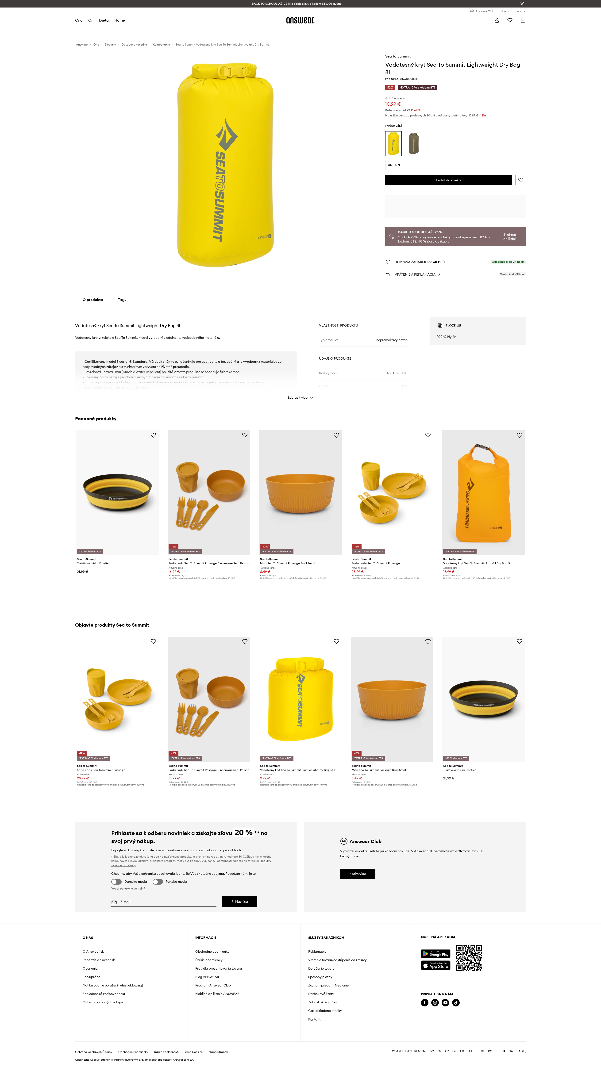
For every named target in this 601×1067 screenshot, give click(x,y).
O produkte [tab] (93, 299)
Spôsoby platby (320, 977)
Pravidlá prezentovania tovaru (218, 968)
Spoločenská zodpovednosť (104, 994)
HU (470, 1051)
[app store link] (435, 964)
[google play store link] (435, 953)
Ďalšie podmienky (209, 960)
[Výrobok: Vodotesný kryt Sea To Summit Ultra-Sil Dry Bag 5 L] (483, 492)
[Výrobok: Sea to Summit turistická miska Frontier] (117, 492)
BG (432, 1051)
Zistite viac (358, 874)
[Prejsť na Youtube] (445, 1003)
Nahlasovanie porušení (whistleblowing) (113, 985)
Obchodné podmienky (212, 951)
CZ (447, 1051)
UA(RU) (521, 1051)
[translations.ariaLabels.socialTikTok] (456, 1002)
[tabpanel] (300, 354)
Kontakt (314, 1019)
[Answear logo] (300, 20)
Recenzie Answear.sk (99, 960)
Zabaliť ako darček (322, 1002)
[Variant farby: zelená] (413, 143)
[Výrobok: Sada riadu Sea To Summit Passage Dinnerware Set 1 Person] (209, 492)
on (90, 20)
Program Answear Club (213, 985)
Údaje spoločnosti (166, 1052)
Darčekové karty (321, 994)
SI (497, 1051)
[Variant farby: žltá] (393, 143)
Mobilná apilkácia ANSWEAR (217, 994)
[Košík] (523, 20)
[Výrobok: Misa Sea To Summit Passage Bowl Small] (300, 492)
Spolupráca (91, 977)
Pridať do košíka (448, 180)
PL (483, 1051)
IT (476, 1051)
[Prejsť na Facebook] (424, 1003)
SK (503, 1051)
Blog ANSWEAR (207, 977)
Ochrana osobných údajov (103, 1002)
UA (511, 1051)
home (119, 20)
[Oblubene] (510, 20)
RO (490, 1051)
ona (79, 20)
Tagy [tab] (122, 299)
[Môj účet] (497, 20)
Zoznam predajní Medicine (328, 985)
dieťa (104, 20)
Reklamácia (317, 951)
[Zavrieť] (522, 4)
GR (454, 1051)
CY (440, 1051)
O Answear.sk (93, 951)
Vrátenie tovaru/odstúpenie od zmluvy (337, 960)
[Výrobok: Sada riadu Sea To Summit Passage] (392, 492)
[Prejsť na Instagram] (435, 1003)
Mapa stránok (218, 1052)
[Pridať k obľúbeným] (521, 180)
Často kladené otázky (325, 1011)
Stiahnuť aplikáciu (510, 236)
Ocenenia (90, 968)
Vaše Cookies (194, 1052)
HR (462, 1051)
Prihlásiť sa (239, 901)
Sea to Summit (398, 56)
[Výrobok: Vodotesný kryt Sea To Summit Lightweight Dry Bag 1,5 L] (300, 699)
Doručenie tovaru (321, 968)
